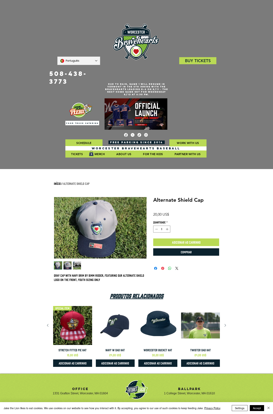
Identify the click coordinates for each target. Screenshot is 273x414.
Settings (239, 408)
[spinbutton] (161, 229)
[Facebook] (126, 135)
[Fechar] (268, 408)
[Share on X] (177, 268)
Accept (257, 408)
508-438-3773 (68, 77)
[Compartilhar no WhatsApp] (170, 268)
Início (57, 183)
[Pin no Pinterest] (162, 268)
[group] (137, 336)
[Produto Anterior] (48, 325)
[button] (84, 142)
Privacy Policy (212, 408)
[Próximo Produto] (225, 325)
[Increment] (167, 229)
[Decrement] (156, 229)
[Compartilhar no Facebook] (155, 268)
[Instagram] (146, 135)
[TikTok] (139, 135)
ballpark (189, 389)
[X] (132, 135)
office (80, 389)
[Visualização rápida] (115, 325)
